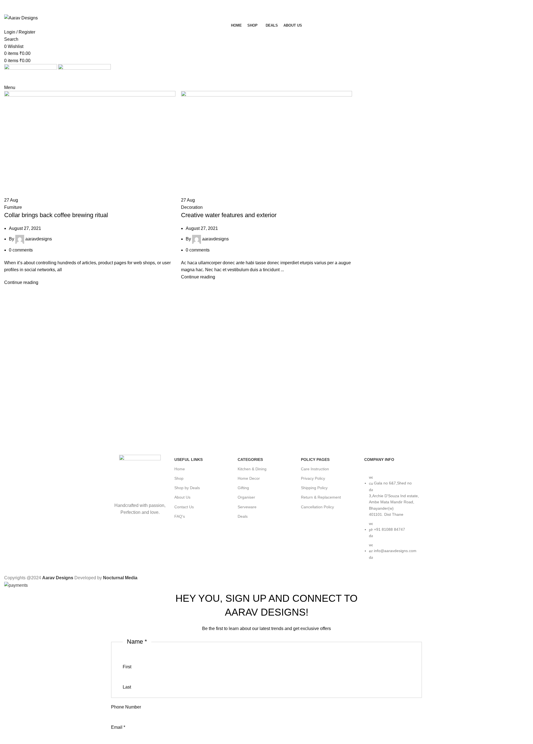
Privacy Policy (313, 478)
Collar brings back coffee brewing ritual (56, 215)
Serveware (247, 507)
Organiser (246, 497)
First (127, 666)
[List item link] (393, 520)
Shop (178, 478)
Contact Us (184, 507)
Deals (243, 516)
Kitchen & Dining (252, 469)
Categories (250, 459)
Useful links (188, 459)
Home (179, 469)
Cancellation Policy (317, 507)
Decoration (192, 207)
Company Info (379, 459)
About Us (182, 497)
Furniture (13, 207)
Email (118, 727)
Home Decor (249, 478)
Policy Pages (315, 459)
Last (127, 687)
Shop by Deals (187, 488)
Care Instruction (315, 469)
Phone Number (126, 707)
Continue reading (21, 282)
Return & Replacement (321, 497)
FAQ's (179, 516)
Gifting (243, 488)
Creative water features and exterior (228, 215)
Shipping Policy (314, 488)
